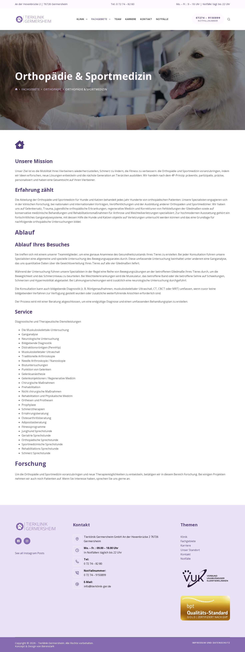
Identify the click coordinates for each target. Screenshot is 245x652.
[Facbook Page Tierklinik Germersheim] (18, 541)
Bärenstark (48, 646)
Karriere (130, 19)
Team (117, 19)
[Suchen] (229, 19)
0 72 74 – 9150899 (95, 575)
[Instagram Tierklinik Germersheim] (27, 541)
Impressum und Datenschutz (211, 642)
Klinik (80, 19)
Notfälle (162, 19)
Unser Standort (190, 550)
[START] (16, 89)
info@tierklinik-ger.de (97, 586)
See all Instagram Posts (29, 553)
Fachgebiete (99, 19)
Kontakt (146, 19)
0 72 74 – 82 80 (93, 563)
